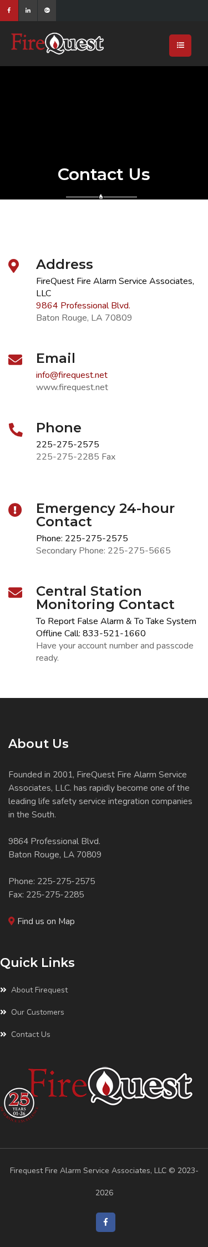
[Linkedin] (28, 10)
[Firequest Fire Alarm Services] (90, 43)
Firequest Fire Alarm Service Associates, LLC (88, 1170)
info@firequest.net (72, 375)
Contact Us (30, 1034)
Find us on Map (46, 921)
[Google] (47, 10)
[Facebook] (9, 10)
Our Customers (37, 1012)
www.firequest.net (72, 387)
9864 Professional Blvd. (83, 306)
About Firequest (39, 990)
